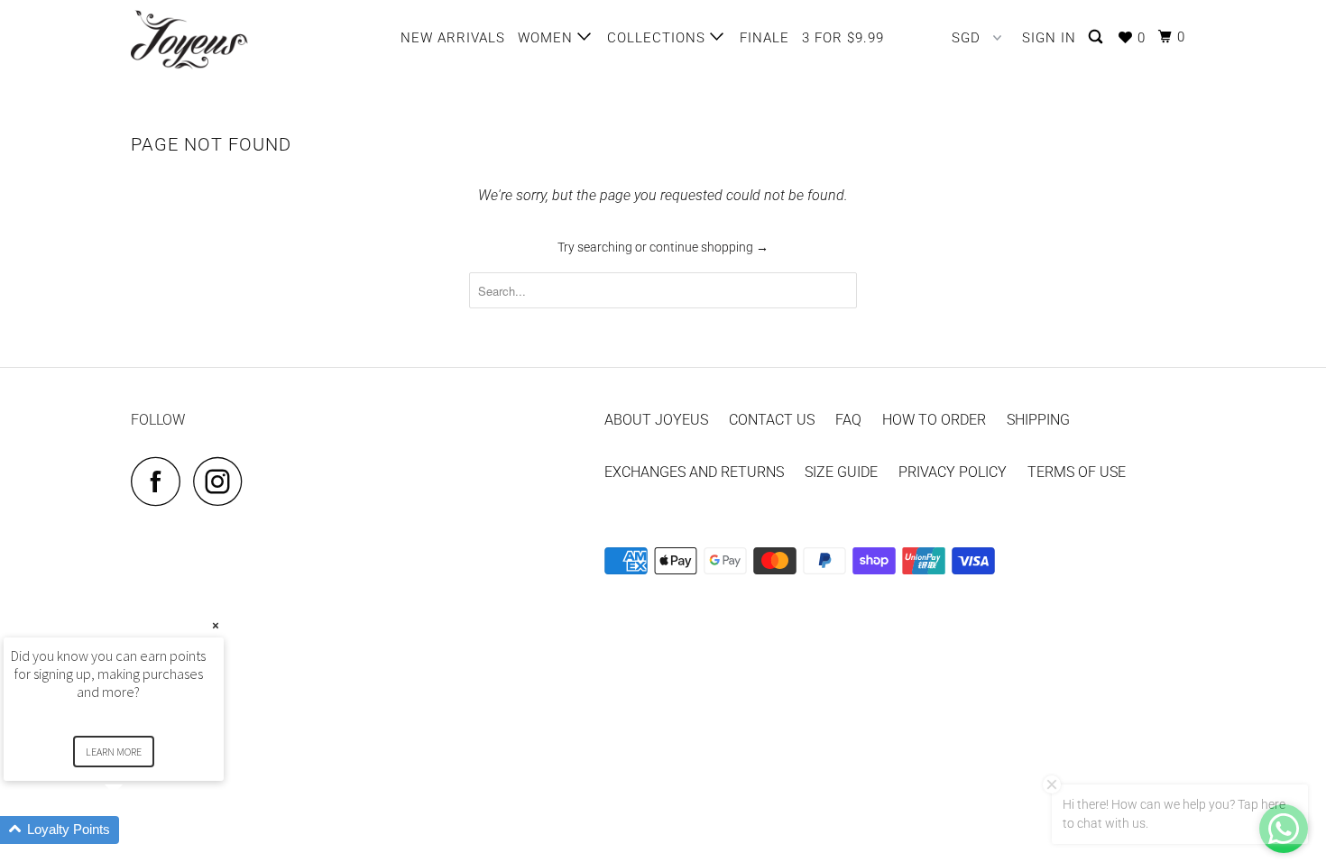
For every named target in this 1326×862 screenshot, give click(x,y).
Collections (658, 38)
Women (547, 38)
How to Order (934, 419)
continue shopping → (709, 247)
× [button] (215, 625)
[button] (135, 830)
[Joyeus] (223, 40)
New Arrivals (453, 38)
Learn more (114, 751)
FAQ (848, 419)
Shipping (1038, 419)
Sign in (1049, 38)
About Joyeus (656, 419)
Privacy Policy (952, 472)
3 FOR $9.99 (843, 38)
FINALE (764, 38)
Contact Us (772, 419)
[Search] (1097, 37)
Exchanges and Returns (694, 472)
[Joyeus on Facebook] (160, 481)
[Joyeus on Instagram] (223, 481)
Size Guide (841, 472)
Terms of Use (1076, 472)
